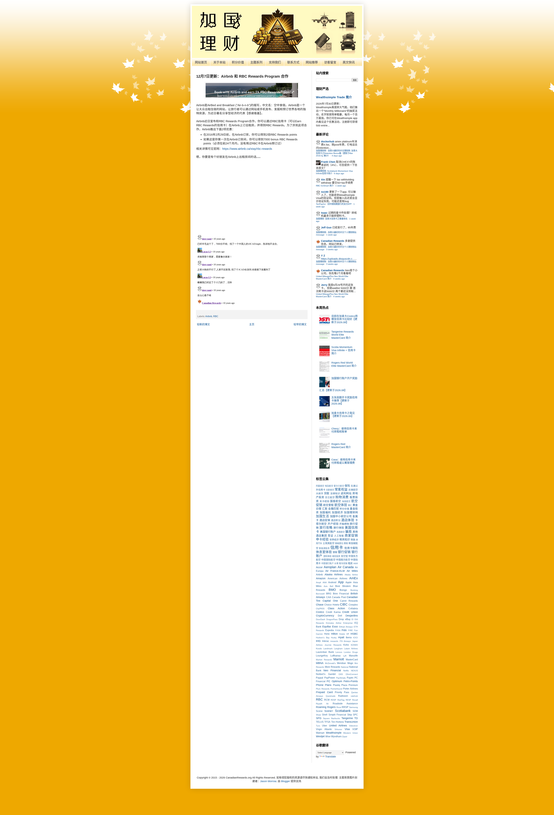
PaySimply (341, 678)
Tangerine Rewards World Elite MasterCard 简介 (342, 334)
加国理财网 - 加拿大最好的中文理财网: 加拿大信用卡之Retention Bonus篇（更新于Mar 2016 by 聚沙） (336, 153)
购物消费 (342, 497)
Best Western (343, 586)
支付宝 (344, 556)
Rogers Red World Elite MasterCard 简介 (344, 364)
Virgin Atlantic (324, 729)
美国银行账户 (328, 531)
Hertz (327, 633)
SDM (355, 711)
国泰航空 (335, 501)
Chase (319, 604)
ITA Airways (345, 641)
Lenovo (338, 652)
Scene (319, 711)
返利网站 (346, 493)
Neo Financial (332, 670)
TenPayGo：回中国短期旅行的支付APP (334, 204)
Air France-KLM (335, 570)
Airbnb (208, 316)
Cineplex (353, 604)
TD (356, 718)
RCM (327, 699)
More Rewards (332, 667)
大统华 (319, 493)
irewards (334, 641)
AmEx (353, 578)
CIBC (344, 604)
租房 (350, 563)
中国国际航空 (328, 559)
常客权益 (341, 489)
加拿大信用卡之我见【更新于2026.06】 (343, 415)
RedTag (341, 700)
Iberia (349, 637)
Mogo (350, 663)
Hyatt (341, 637)
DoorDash (320, 619)
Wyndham (336, 736)
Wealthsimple (333, 732)
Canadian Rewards (332, 240)
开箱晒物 (344, 524)
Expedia (329, 630)
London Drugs (351, 652)
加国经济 (337, 512)
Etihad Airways (346, 627)
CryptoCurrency (325, 615)
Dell (340, 615)
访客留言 (330, 62)
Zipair (344, 736)
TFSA (327, 722)
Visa (347, 729)
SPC (355, 714)
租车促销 (343, 563)
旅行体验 (338, 527)
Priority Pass (342, 692)
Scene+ (328, 711)
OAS (341, 674)
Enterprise (348, 623)
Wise (328, 736)
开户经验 (333, 523)
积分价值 (238, 62)
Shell (324, 714)
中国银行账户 (327, 563)
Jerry (324, 284)
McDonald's (330, 663)
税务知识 (344, 539)
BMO (332, 590)
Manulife (353, 655)
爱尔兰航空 (339, 486)
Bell (331, 586)
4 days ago (337, 156)
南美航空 (341, 532)
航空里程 (328, 505)
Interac (325, 641)
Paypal (319, 677)
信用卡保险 (351, 548)
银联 (335, 552)
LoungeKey (322, 655)
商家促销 (351, 535)
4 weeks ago (339, 279)
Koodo (319, 648)
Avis (325, 586)
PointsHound (336, 689)
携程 (346, 543)
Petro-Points (351, 681)
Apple (349, 582)
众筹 (336, 563)
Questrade (330, 696)
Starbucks (335, 718)
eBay (347, 619)
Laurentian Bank (325, 652)
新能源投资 (324, 548)
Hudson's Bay (323, 637)
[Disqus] (251, 195)
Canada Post (339, 597)
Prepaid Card (324, 692)
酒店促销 (324, 520)
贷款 (327, 493)
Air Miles (352, 570)
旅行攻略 (325, 527)
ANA (325, 582)
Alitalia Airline (351, 574)
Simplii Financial (337, 714)
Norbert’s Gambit (326, 674)
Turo (318, 726)
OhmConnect (352, 674)
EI (352, 619)
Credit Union (350, 612)
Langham (338, 648)
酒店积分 (335, 520)
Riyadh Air (322, 703)
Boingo (343, 590)
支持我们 (275, 62)
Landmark (328, 648)
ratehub (354, 696)
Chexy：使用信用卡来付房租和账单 (344, 430)
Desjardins (352, 615)
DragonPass (332, 619)
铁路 (353, 539)
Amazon (320, 578)
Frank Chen (328, 161)
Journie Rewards (333, 645)
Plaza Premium (349, 685)
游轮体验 (327, 556)
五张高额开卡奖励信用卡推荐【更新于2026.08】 (344, 400)
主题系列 (256, 62)
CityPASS (320, 608)
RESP (348, 700)
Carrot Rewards (349, 600)
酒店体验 (347, 520)
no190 (325, 191)
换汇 (350, 505)
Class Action (336, 608)
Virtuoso (338, 729)
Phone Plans (323, 685)
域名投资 (336, 556)
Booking (354, 590)
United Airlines (338, 725)
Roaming (321, 707)
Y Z (323, 255)
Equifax (326, 626)
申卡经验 (322, 539)
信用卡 (336, 547)
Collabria (353, 608)
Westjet (320, 736)
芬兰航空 (330, 497)
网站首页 (201, 62)
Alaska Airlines (334, 574)
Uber (324, 725)
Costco (320, 612)
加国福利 (325, 512)
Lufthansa (335, 655)
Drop (341, 619)
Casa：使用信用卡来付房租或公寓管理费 (343, 461)
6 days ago (339, 173)
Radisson (343, 696)
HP (347, 634)
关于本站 (219, 62)
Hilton (334, 633)
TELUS (320, 722)
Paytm (350, 677)
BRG (328, 593)
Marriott (338, 659)
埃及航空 (329, 486)
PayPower (329, 677)
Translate (330, 756)
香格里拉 (339, 543)
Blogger (285, 781)
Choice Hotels (331, 604)
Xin (323, 179)
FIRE (350, 630)
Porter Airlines (350, 688)
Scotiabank (343, 711)
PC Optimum (334, 681)
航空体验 (340, 505)
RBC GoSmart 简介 (325, 186)
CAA (328, 597)
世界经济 (334, 539)
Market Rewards (324, 659)
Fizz (356, 630)
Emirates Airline (333, 623)
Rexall (355, 700)
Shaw (318, 715)
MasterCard (352, 659)
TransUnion (351, 721)
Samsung (353, 707)
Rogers (331, 707)
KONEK (354, 645)
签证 (330, 535)
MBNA (319, 663)
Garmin (319, 634)
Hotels (342, 634)
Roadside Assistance (345, 703)
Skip (349, 714)
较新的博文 (203, 324)
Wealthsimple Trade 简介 (334, 97)
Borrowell (320, 594)
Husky (334, 637)
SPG (318, 718)
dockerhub (327, 141)
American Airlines (337, 578)
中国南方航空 (343, 559)
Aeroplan (330, 567)
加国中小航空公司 (341, 516)
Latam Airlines (351, 648)
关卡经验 (324, 501)
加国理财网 (351, 512)
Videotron (353, 726)
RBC (215, 316)
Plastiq (336, 685)
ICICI (355, 637)
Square (326, 718)
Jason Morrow (268, 781)
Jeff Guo (326, 227)
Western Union (350, 733)
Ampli (318, 582)
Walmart (320, 732)
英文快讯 (349, 62)
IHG (318, 641)
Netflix (346, 670)
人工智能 (339, 535)
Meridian (341, 663)
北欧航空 (330, 490)
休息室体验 (324, 552)
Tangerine (347, 718)
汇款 (324, 508)
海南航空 (346, 501)
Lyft (344, 656)
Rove (338, 707)
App (341, 582)
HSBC (354, 633)
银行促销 (344, 552)
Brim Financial (341, 593)
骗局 (348, 531)
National (344, 667)
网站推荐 (312, 62)
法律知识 (335, 493)
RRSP (345, 707)
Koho (346, 644)
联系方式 (293, 62)
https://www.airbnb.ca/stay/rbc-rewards (247, 148)
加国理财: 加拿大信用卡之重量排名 (331, 219)
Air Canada (346, 567)
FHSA (337, 630)
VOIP (355, 729)
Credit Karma (333, 612)
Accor (319, 567)
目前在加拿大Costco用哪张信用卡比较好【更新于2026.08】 (344, 319)
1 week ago (340, 186)
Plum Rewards (323, 689)
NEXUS (354, 670)
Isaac (324, 212)
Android (332, 582)
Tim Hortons (337, 722)
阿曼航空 (320, 486)
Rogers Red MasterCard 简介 (341, 446)
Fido (344, 630)
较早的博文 (300, 324)
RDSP (333, 700)
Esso (335, 626)
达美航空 (353, 489)
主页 (251, 324)
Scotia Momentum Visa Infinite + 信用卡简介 (343, 350)
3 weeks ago (332, 249)
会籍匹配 (333, 508)
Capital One (330, 600)
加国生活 (322, 516)
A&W (355, 563)
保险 (347, 485)
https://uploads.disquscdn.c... (337, 258)
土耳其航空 (328, 543)
